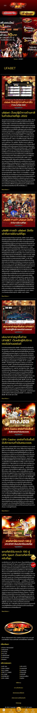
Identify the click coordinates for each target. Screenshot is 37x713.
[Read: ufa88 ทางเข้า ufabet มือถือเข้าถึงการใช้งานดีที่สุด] (18, 210)
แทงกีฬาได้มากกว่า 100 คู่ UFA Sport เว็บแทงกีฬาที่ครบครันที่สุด (18, 555)
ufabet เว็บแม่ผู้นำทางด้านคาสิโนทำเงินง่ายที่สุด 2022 (18, 114)
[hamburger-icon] (5, 5)
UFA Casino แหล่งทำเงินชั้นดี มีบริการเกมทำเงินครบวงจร (18, 441)
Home (15, 59)
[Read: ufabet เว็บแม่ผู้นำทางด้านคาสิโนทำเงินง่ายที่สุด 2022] (18, 92)
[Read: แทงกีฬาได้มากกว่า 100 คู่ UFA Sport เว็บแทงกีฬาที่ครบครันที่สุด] (18, 532)
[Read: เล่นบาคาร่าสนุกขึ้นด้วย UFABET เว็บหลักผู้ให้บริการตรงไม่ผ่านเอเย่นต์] (18, 317)
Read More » (5, 190)
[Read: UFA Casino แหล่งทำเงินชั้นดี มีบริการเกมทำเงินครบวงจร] (18, 419)
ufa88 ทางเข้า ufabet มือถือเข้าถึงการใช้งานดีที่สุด (17, 232)
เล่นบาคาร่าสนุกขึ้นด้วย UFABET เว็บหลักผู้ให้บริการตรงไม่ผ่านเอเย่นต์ (17, 340)
